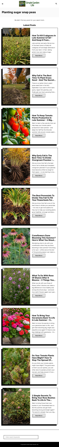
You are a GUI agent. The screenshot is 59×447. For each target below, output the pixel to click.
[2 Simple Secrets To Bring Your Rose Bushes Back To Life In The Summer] (16, 406)
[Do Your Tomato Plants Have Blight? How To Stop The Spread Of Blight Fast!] (16, 366)
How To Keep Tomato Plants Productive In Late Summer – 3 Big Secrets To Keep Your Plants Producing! (42, 120)
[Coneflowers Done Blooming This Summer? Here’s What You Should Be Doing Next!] (16, 246)
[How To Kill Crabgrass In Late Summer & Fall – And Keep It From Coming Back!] (16, 46)
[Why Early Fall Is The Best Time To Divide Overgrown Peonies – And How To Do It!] (16, 166)
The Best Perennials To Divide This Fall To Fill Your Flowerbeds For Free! (43, 198)
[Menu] (2, 3)
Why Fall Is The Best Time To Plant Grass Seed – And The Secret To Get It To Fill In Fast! (43, 78)
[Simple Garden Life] (29, 4)
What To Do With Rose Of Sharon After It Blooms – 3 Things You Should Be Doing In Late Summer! (43, 280)
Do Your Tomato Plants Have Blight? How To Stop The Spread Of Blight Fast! (43, 358)
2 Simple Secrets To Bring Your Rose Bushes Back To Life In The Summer (43, 399)
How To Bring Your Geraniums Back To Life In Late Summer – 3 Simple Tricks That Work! (43, 320)
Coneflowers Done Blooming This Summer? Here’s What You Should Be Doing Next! (44, 238)
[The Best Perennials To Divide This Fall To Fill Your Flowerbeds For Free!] (16, 206)
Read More (40, 56)
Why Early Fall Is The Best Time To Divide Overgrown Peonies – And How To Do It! (42, 158)
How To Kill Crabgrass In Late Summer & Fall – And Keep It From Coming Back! (44, 38)
